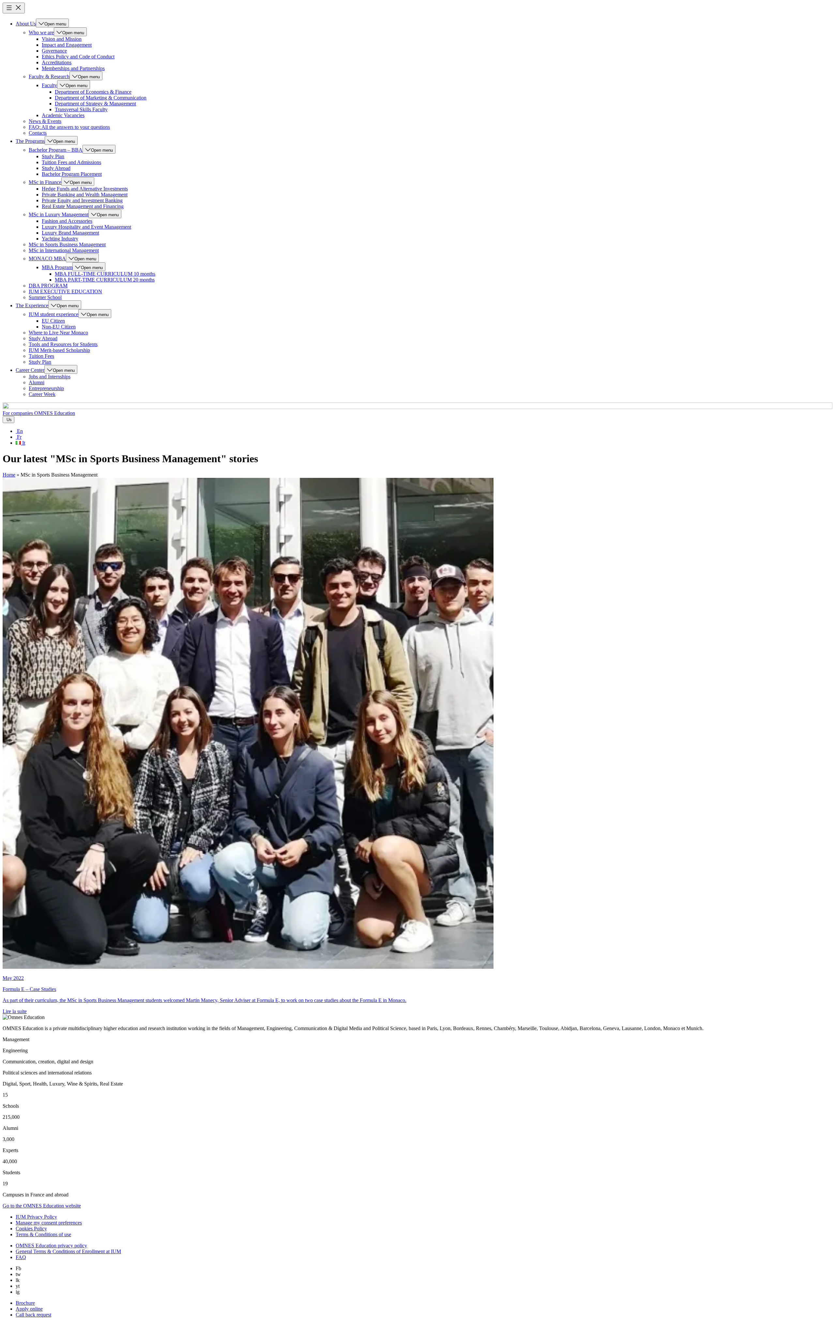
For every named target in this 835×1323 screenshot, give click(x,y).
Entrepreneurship (46, 388)
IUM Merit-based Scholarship (59, 350)
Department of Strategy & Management (95, 103)
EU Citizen (53, 321)
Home (9, 475)
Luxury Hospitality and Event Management (86, 227)
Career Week (42, 394)
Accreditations (56, 62)
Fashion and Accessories (67, 221)
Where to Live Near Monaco (58, 332)
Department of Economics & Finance (93, 92)
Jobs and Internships (49, 376)
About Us (26, 23)
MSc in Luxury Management (58, 214)
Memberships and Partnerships (73, 68)
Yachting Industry (60, 238)
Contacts (38, 133)
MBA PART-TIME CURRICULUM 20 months (105, 279)
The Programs (30, 141)
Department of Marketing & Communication (100, 97)
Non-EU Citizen (59, 326)
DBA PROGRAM (48, 285)
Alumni (36, 382)
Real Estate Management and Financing (83, 206)
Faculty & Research (49, 76)
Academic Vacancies (63, 115)
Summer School (45, 297)
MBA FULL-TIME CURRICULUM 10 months (105, 274)
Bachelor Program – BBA (56, 150)
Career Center (30, 370)
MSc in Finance (45, 182)
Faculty (49, 85)
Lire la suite (15, 1011)
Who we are (41, 32)
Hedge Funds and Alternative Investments (85, 188)
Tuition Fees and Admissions (71, 162)
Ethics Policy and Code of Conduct (78, 56)
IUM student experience (53, 314)
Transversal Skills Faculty (81, 109)
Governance (54, 50)
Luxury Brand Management (70, 233)
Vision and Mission (62, 39)
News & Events (45, 121)
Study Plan (53, 156)
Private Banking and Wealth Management (85, 194)
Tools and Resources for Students (63, 344)
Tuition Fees (41, 356)
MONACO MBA (47, 258)
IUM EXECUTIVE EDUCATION (65, 291)
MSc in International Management (64, 250)
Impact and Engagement (67, 45)
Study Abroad (56, 168)
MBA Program (57, 267)
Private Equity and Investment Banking (82, 200)
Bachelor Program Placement (72, 174)
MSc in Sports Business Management (67, 244)
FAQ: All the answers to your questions (69, 127)
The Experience (32, 305)
